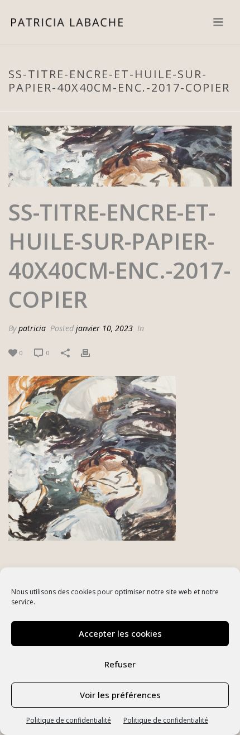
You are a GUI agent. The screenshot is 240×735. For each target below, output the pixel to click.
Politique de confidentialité (68, 720)
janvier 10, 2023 (104, 328)
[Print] (91, 352)
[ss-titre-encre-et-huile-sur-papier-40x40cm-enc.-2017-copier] (120, 156)
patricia (32, 328)
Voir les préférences (120, 694)
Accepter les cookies (120, 633)
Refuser (120, 664)
